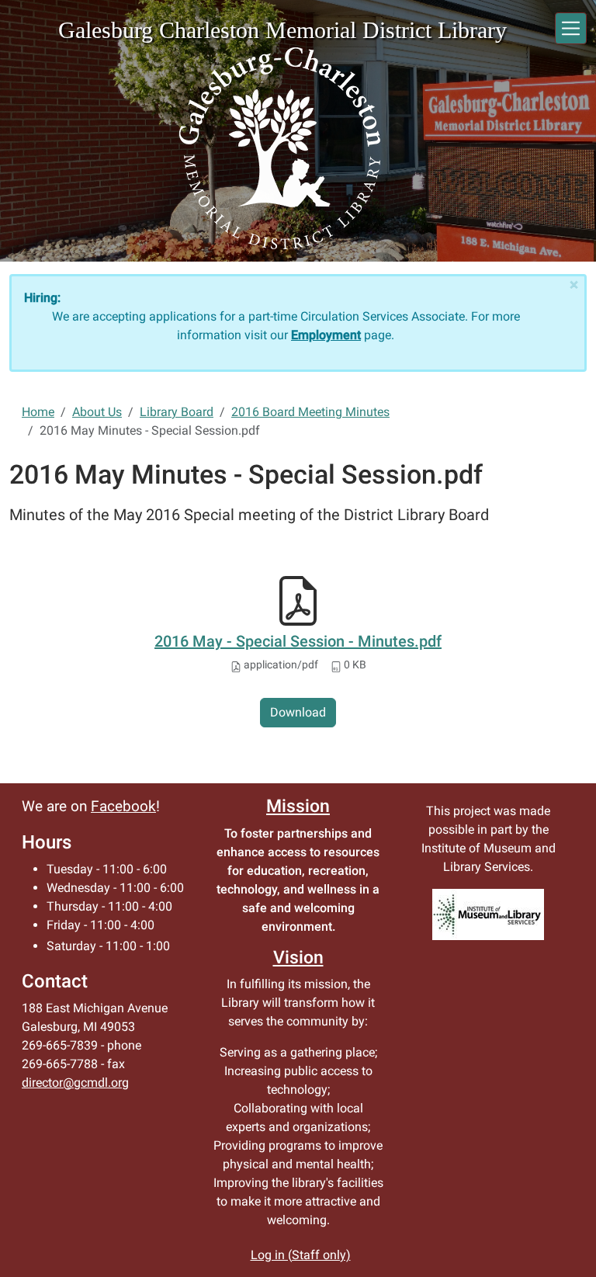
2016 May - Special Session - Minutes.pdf (298, 641)
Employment (326, 335)
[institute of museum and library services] (488, 914)
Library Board (176, 411)
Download (298, 712)
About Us (97, 411)
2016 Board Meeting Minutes (310, 411)
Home (38, 411)
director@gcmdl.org (75, 1082)
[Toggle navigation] (571, 28)
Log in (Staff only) (301, 1255)
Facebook (123, 806)
